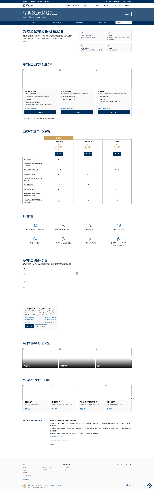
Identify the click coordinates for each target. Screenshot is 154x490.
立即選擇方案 (126, 14)
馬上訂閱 (40, 112)
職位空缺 (24, 470)
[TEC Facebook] (114, 464)
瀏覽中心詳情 (41, 326)
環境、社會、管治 (44, 1)
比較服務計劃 (79, 23)
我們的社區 (33, 1)
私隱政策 (30, 485)
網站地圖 (59, 485)
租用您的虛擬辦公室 (56, 436)
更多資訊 (27, 409)
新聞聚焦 (65, 470)
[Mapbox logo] (26, 282)
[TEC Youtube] (126, 464)
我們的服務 (25, 480)
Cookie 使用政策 (49, 485)
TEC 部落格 (66, 467)
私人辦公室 (96, 5)
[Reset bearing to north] (24, 273)
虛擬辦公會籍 (57, 23)
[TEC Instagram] (122, 464)
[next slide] (131, 358)
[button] (77, 274)
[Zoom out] (24, 271)
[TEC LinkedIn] (118, 464)
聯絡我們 (116, 1)
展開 (23, 41)
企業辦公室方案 (107, 5)
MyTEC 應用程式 (26, 475)
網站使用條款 (39, 485)
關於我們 (24, 1)
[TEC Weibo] (131, 464)
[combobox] (124, 22)
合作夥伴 (24, 472)
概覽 (34, 23)
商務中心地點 (102, 23)
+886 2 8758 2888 (127, 1)
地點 (69, 5)
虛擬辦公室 (76, 5)
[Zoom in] (24, 268)
